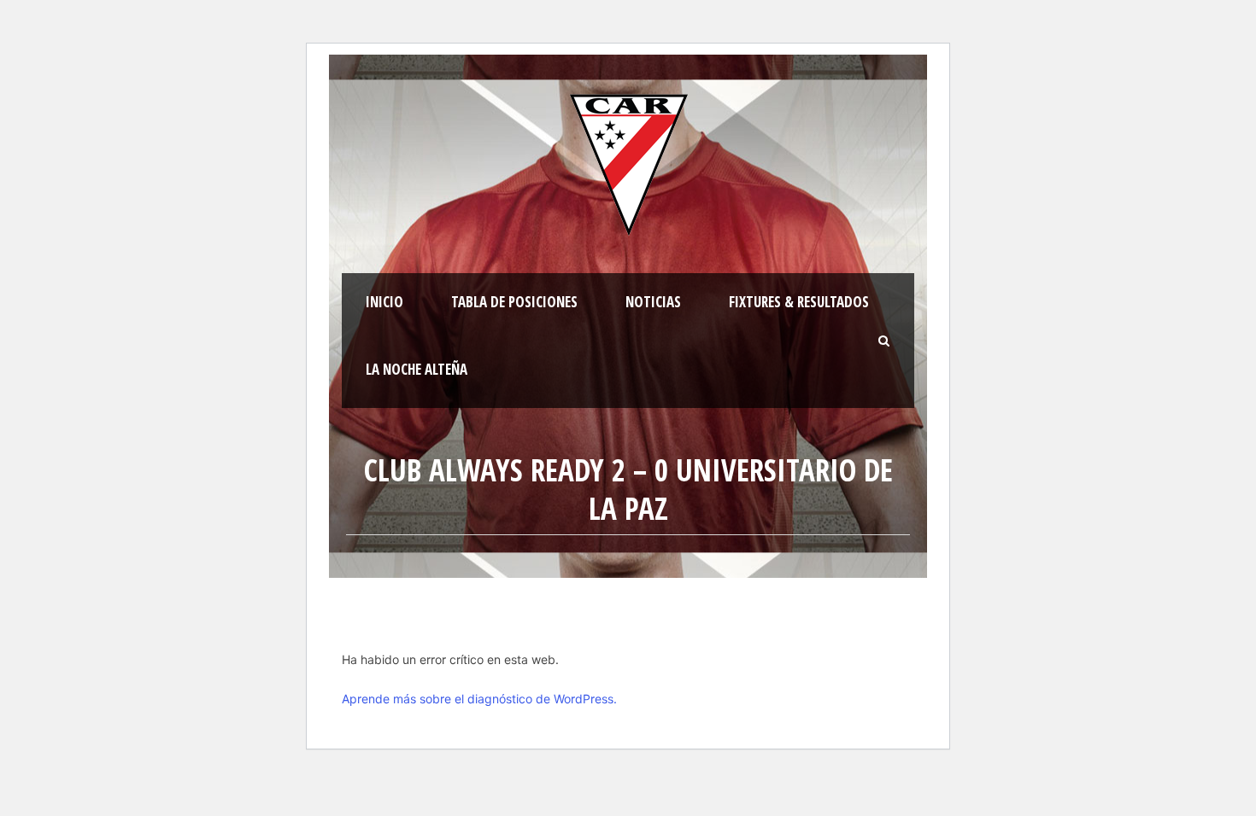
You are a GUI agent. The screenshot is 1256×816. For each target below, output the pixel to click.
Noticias (653, 302)
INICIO (384, 302)
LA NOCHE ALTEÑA (416, 369)
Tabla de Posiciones (514, 302)
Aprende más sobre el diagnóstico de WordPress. (479, 698)
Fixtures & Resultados (799, 302)
